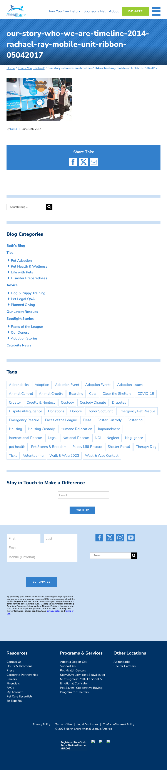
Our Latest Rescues (22, 311)
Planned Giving (23, 304)
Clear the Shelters (117, 393)
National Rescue (76, 437)
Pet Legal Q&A (23, 299)
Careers (12, 679)
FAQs (10, 688)
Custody (67, 402)
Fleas (87, 420)
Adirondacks (19, 384)
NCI (98, 437)
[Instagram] (120, 537)
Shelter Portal (119, 446)
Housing (15, 429)
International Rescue (25, 437)
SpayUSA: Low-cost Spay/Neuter (82, 675)
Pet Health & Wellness (29, 266)
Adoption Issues (130, 384)
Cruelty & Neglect (41, 402)
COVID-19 (145, 393)
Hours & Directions (19, 666)
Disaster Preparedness (29, 278)
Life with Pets (22, 272)
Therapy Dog (146, 446)
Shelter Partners (125, 666)
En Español (14, 701)
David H (15, 129)
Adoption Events (98, 384)
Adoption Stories (24, 338)
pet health (17, 446)
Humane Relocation (76, 429)
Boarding (76, 393)
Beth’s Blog (16, 245)
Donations (56, 411)
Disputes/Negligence (25, 411)
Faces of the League (27, 326)
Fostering (134, 420)
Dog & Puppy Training (28, 293)
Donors (76, 411)
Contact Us (14, 662)
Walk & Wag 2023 (64, 455)
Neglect (113, 437)
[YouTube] (131, 537)
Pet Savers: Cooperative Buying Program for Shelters (81, 690)
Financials (13, 683)
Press (10, 670)
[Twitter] (110, 537)
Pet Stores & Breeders (49, 446)
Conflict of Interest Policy (118, 724)
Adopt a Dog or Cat (73, 662)
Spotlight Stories (20, 318)
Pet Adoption (21, 260)
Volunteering (33, 455)
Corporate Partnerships (22, 675)
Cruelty (15, 402)
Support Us (68, 666)
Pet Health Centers (73, 670)
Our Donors (20, 332)
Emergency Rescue (24, 420)
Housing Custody (41, 429)
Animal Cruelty (51, 393)
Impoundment (109, 429)
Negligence (134, 437)
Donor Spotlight (100, 411)
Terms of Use (63, 724)
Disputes (119, 402)
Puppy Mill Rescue (87, 446)
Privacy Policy (41, 724)
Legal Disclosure (87, 724)
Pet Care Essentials (20, 696)
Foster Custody (109, 420)
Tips (10, 252)
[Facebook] (99, 537)
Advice (12, 285)
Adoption (42, 384)
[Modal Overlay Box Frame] (83, 503)
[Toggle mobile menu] (156, 11)
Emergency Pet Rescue (137, 411)
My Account (15, 692)
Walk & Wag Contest (102, 455)
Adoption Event (67, 384)
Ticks (13, 455)
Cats (93, 393)
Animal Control (21, 393)
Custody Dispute (93, 402)
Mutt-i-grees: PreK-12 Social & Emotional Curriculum (81, 681)
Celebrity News (19, 345)
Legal (52, 437)
